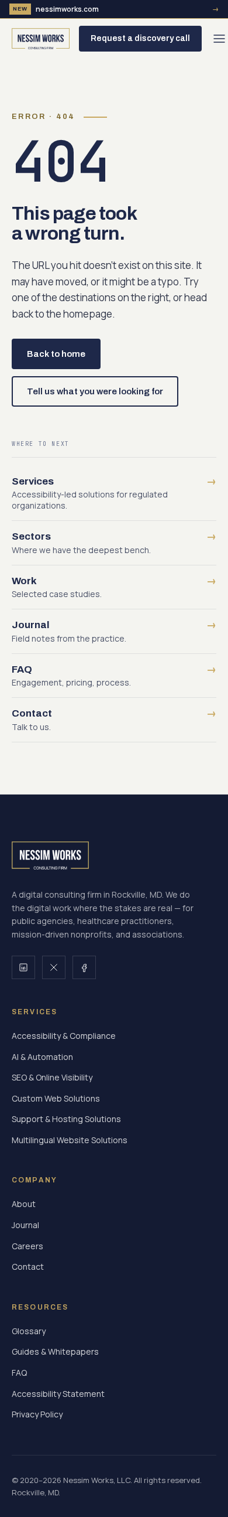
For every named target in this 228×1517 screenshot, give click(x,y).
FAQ (19, 1372)
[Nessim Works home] (41, 38)
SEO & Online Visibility (52, 1077)
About (24, 1203)
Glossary (29, 1331)
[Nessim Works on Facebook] (84, 967)
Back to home (56, 354)
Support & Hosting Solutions (66, 1118)
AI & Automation (42, 1056)
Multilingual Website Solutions (69, 1140)
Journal (25, 1224)
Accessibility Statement (58, 1393)
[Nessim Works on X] (53, 967)
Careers (27, 1246)
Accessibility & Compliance (64, 1035)
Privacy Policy (37, 1414)
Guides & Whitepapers (55, 1351)
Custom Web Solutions (56, 1098)
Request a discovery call (140, 38)
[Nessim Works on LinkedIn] (23, 967)
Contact (28, 1266)
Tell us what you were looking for (95, 391)
